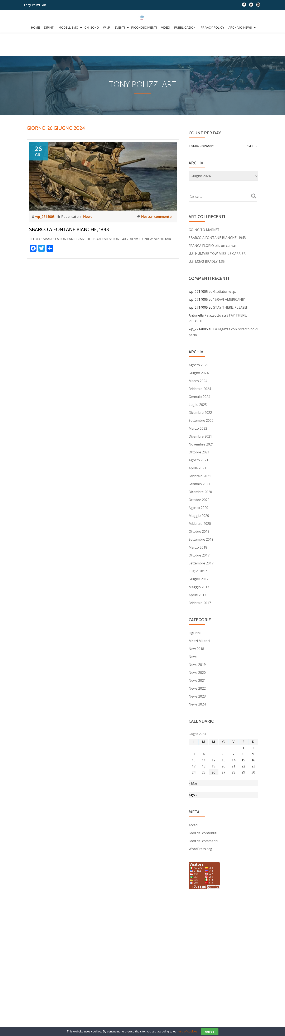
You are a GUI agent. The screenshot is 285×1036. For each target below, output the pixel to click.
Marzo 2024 (198, 381)
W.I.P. (106, 27)
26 (213, 772)
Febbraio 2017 (200, 603)
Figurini (195, 633)
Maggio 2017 (199, 587)
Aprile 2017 (197, 595)
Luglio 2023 (198, 404)
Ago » (193, 795)
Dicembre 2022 (200, 412)
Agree (209, 1031)
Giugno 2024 (198, 373)
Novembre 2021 (201, 444)
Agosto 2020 (198, 507)
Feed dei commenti (203, 841)
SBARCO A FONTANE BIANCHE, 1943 (69, 229)
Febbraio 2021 (200, 476)
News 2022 (197, 688)
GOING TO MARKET (204, 229)
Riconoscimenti (144, 27)
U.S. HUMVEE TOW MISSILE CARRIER (217, 253)
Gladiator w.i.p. (224, 291)
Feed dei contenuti (203, 833)
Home (35, 27)
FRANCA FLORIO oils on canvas (213, 245)
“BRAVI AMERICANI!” (229, 299)
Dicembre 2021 (200, 436)
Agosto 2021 (198, 460)
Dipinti (49, 27)
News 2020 (197, 672)
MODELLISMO (68, 27)
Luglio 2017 (198, 571)
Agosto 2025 (198, 365)
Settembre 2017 (201, 563)
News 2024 (197, 704)
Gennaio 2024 (199, 396)
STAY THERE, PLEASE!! (230, 307)
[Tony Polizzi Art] (142, 17)
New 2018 (196, 648)
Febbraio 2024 (200, 388)
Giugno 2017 (198, 579)
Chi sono (91, 27)
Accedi (193, 825)
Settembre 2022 (201, 420)
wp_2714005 (45, 216)
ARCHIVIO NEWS (240, 27)
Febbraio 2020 (200, 523)
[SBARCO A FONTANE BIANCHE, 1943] (103, 175)
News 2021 (197, 680)
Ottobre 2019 (199, 531)
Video (165, 27)
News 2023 (197, 696)
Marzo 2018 (198, 547)
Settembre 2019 (201, 539)
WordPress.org (200, 849)
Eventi (120, 27)
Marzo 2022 (198, 428)
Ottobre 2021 (199, 452)
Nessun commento (156, 216)
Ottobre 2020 (199, 499)
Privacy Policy (212, 27)
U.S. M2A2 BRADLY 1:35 (207, 261)
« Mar (193, 783)
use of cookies (187, 1031)
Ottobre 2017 (199, 555)
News (87, 216)
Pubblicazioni (185, 27)
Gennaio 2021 (199, 484)
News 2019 (197, 664)
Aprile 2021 (197, 468)
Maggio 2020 (199, 515)
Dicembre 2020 (200, 492)
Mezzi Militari (199, 641)
